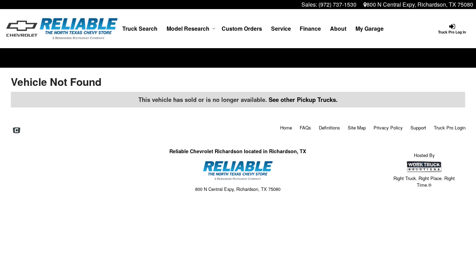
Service (281, 28)
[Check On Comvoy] (16, 130)
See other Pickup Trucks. (303, 99)
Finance (310, 28)
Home (286, 127)
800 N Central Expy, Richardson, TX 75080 (420, 4)
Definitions (329, 127)
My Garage (369, 28)
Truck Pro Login (450, 127)
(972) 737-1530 (337, 4)
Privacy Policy (388, 127)
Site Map (357, 127)
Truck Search (140, 28)
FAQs (305, 127)
